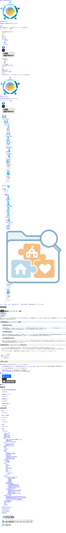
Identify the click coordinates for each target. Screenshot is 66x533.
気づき (7, 452)
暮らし (5, 442)
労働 (9, 304)
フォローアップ (4, 419)
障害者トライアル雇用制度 (5, 415)
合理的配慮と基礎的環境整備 (11, 456)
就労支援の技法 (9, 482)
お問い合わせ (4, 512)
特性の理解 (8, 454)
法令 (9, 473)
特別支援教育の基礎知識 (10, 453)
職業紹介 (3, 410)
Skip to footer (9, 0)
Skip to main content (3, 0)
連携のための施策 (11, 478)
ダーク (9, 31)
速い (5, 43)
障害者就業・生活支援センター (6, 403)
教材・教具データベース (10, 457)
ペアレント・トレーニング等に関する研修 (14, 499)
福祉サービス (10, 472)
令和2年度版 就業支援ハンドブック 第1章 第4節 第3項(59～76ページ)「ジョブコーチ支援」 (19, 366)
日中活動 (7, 465)
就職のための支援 (24, 304)
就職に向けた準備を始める (11, 441)
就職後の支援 (8, 440)
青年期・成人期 (7, 436)
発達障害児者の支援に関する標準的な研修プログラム (16, 496)
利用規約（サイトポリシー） (7, 507)
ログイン (1, 26)
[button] (33, 26)
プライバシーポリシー (6, 508)
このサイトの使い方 (5, 511)
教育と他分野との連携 (10, 458)
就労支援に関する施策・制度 (11, 477)
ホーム (1, 304)
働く (5, 438)
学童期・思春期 (7, 435)
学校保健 (7, 462)
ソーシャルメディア (5, 510)
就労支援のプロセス (15, 304)
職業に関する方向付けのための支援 (14, 490)
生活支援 (3, 424)
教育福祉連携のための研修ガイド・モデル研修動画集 (16, 497)
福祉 (5, 463)
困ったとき (8, 470)
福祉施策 (10, 480)
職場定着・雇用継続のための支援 (14, 493)
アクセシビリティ (5, 509)
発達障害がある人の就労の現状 (14, 486)
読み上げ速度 (4, 58)
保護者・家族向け (7, 437)
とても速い (6, 44)
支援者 (5, 304)
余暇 (7, 469)
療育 (7, 464)
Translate (9, 71)
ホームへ (3, 513)
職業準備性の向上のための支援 (14, 491)
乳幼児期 (5, 434)
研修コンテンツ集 (7, 495)
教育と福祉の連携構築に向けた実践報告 (13, 498)
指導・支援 (8, 455)
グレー (12, 31)
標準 (5, 42)
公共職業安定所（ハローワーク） (6, 394)
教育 (5, 451)
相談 (7, 466)
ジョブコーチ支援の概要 (6, 371)
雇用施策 (10, 481)
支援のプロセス (9, 468)
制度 (7, 471)
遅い (5, 41)
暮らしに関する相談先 (10, 443)
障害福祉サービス (9, 444)
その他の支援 (8, 494)
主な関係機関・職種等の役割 (13, 484)
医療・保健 (6, 459)
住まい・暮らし (9, 467)
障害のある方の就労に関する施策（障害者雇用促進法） (9, 389)
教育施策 (10, 479)
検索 (10, 28)
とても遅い (6, 40)
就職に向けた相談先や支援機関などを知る (14, 439)
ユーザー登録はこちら (24, 27)
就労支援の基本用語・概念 (13, 485)
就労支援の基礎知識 (10, 483)
